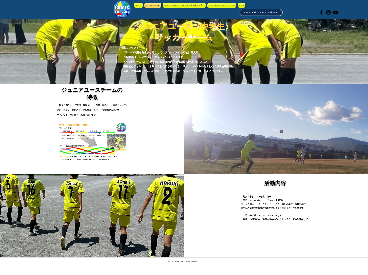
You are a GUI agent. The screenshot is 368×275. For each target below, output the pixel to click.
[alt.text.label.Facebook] (321, 12)
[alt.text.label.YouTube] (336, 12)
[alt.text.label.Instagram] (328, 12)
